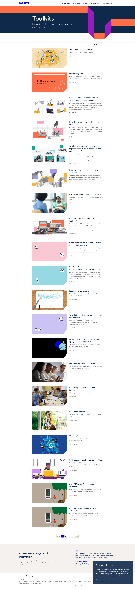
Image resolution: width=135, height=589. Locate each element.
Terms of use (50, 576)
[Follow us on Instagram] (32, 576)
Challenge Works (81, 561)
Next (76, 536)
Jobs (40, 576)
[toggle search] (115, 4)
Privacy (44, 576)
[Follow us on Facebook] (26, 576)
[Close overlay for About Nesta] (131, 562)
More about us (99, 580)
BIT (76, 551)
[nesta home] (24, 3)
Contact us (63, 576)
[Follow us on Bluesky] (23, 576)
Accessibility (57, 576)
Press (36, 576)
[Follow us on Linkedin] (29, 576)
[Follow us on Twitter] (20, 576)
